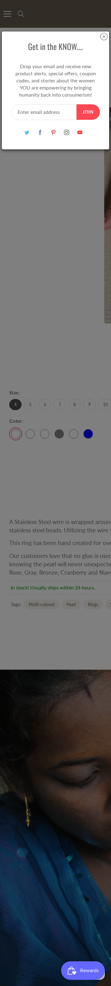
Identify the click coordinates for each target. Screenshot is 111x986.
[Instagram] (66, 132)
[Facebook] (40, 132)
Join (88, 111)
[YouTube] (80, 132)
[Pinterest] (53, 132)
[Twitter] (27, 132)
